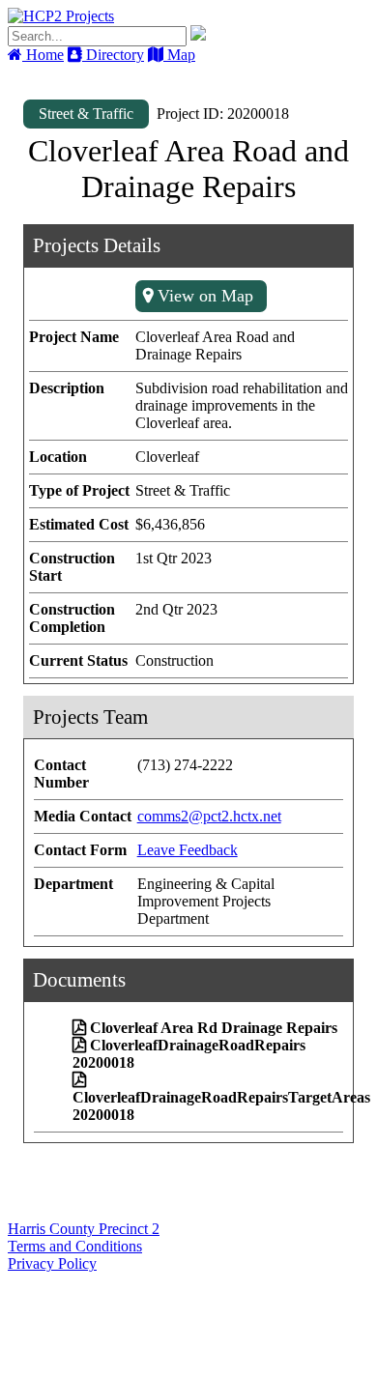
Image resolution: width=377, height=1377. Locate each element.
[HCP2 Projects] (61, 16)
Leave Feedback (187, 850)
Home (43, 54)
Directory (113, 54)
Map (179, 54)
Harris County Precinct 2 (84, 1228)
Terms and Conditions (75, 1246)
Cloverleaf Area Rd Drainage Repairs (213, 1027)
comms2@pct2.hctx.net (209, 816)
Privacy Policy (52, 1263)
